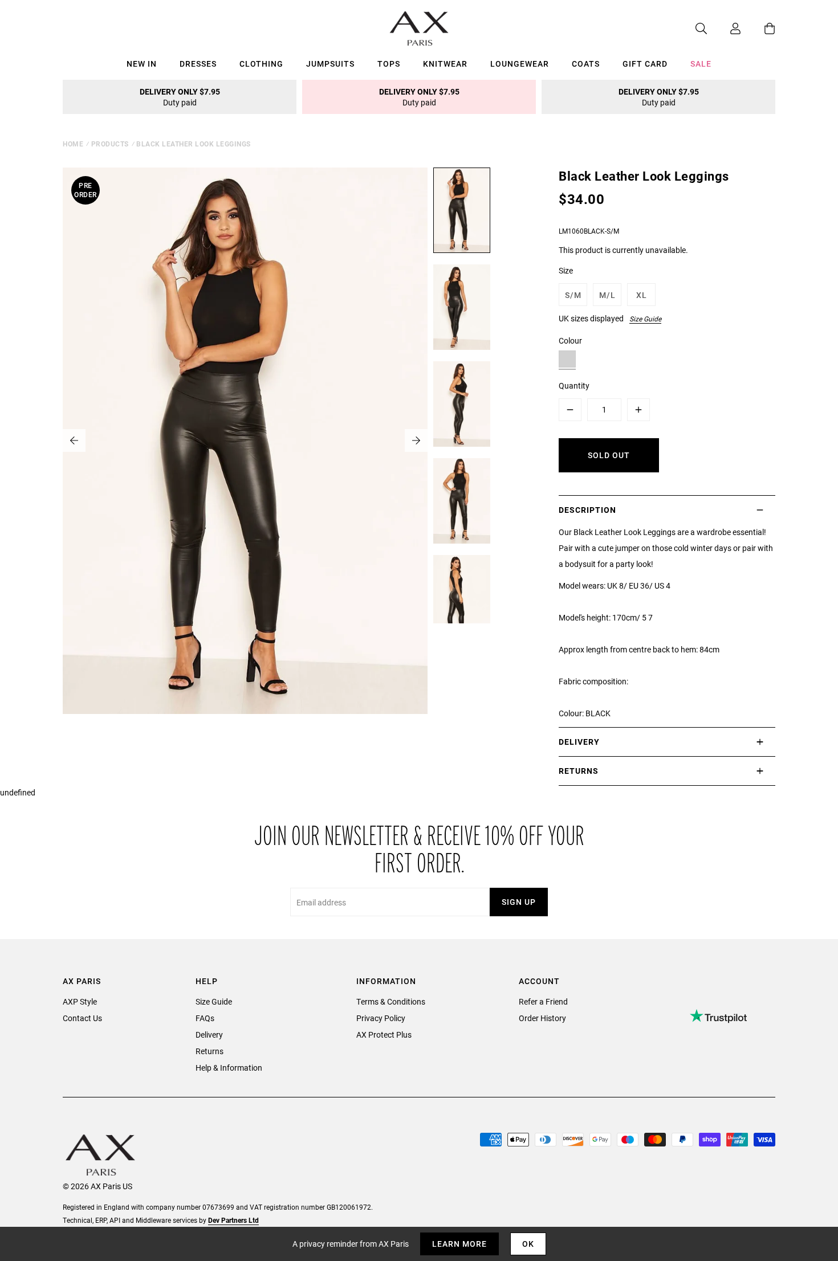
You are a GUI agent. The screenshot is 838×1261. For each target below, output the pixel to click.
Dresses (198, 63)
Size (566, 270)
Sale (700, 63)
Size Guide (645, 318)
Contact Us (82, 1018)
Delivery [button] (579, 741)
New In (142, 63)
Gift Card (645, 63)
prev (74, 440)
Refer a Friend (543, 1001)
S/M (573, 294)
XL (641, 294)
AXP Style (80, 1001)
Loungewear (519, 63)
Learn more (459, 1243)
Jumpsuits (330, 63)
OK (528, 1243)
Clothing (261, 63)
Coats (586, 63)
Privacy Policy (380, 1018)
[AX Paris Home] (419, 28)
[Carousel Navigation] (245, 440)
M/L (607, 294)
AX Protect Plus (384, 1034)
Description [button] (587, 509)
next (416, 440)
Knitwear (445, 63)
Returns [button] (579, 770)
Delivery (209, 1034)
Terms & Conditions (390, 1001)
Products (110, 143)
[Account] (724, 28)
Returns (209, 1051)
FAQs (205, 1018)
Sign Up (519, 901)
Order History (542, 1018)
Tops (388, 63)
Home (73, 143)
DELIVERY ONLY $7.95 (180, 97)
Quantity (574, 385)
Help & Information (229, 1067)
